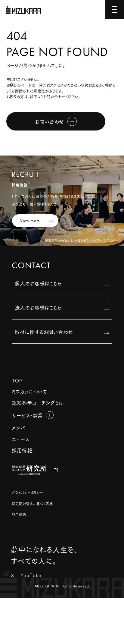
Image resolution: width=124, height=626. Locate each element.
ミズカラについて (29, 391)
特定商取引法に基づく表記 (32, 503)
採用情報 (22, 450)
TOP (17, 380)
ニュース (20, 439)
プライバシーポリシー (27, 492)
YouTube (31, 575)
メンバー (20, 427)
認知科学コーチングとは (38, 402)
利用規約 (19, 514)
